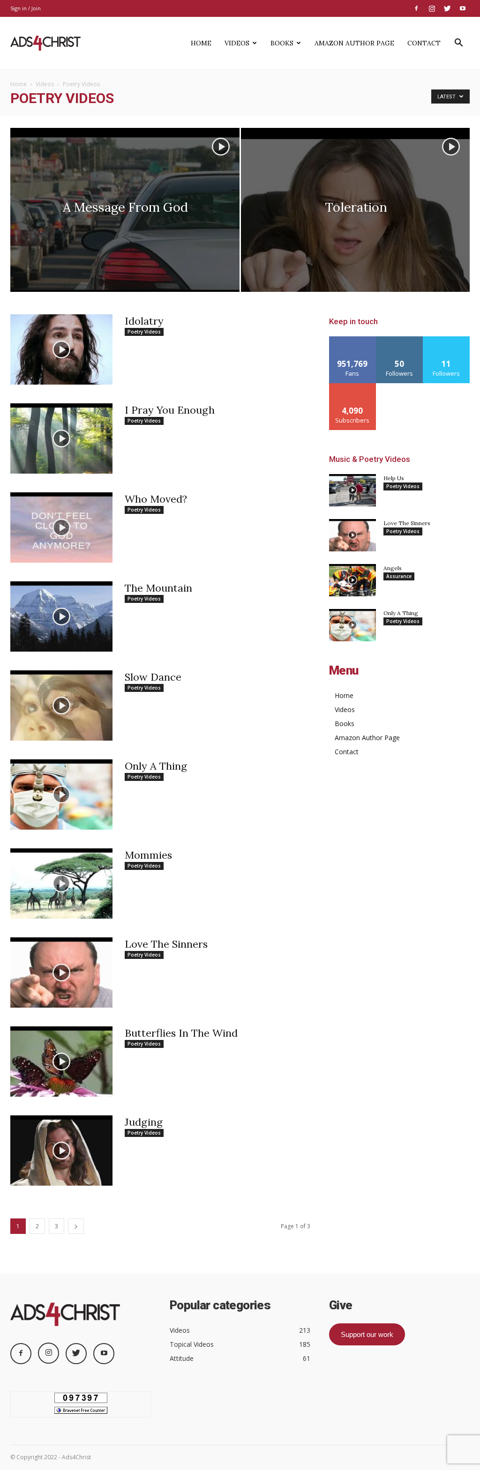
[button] (458, 43)
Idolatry (144, 320)
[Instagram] (432, 8)
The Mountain (158, 587)
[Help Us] (352, 490)
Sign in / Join (25, 8)
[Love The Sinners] (61, 972)
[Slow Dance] (61, 705)
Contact (424, 43)
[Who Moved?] (61, 527)
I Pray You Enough (170, 409)
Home (201, 43)
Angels (392, 568)
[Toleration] (355, 227)
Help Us (393, 478)
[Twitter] (447, 8)
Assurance (399, 576)
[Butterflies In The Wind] (61, 1061)
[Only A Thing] (61, 794)
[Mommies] (61, 883)
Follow (400, 339)
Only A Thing (156, 765)
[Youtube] (463, 8)
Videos (237, 43)
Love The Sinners (166, 943)
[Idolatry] (61, 349)
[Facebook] (416, 8)
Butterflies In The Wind (181, 1032)
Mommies (148, 854)
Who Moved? (156, 498)
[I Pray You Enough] (61, 438)
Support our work (367, 1334)
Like (352, 339)
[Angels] (352, 580)
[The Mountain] (61, 616)
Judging (144, 1121)
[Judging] (61, 1150)
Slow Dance (153, 676)
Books (281, 43)
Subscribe (352, 386)
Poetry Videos (144, 331)
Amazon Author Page (354, 43)
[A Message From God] (125, 213)
